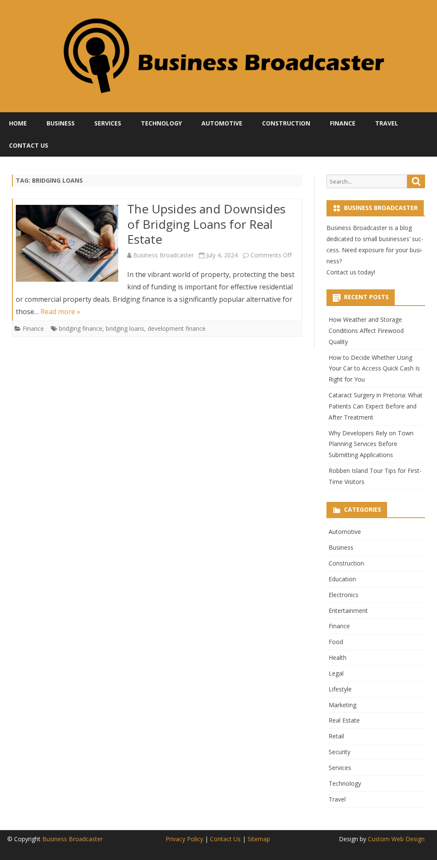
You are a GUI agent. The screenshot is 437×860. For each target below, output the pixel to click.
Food (336, 642)
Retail (336, 736)
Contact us (341, 272)
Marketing (342, 705)
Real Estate (344, 720)
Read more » (60, 311)
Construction (286, 123)
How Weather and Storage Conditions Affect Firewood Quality (366, 330)
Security (339, 752)
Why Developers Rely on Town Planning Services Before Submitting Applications (371, 444)
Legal (336, 673)
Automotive (221, 123)
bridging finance (80, 328)
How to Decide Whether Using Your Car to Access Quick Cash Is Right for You (374, 368)
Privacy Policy (184, 839)
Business (61, 123)
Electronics (343, 595)
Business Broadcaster (163, 255)
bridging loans (125, 328)
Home (18, 123)
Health (338, 657)
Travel (386, 123)
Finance (342, 123)
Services (107, 123)
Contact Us (28, 145)
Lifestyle (340, 689)
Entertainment (348, 610)
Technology (161, 123)
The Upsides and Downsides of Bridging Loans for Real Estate (206, 224)
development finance (177, 328)
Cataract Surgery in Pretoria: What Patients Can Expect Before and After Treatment (375, 406)
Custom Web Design (396, 839)
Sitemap (259, 839)
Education (342, 579)
